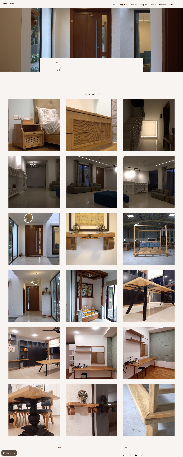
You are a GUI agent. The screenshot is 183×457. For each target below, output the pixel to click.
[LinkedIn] (124, 455)
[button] (63, 62)
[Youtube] (136, 455)
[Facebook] (130, 455)
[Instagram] (142, 455)
